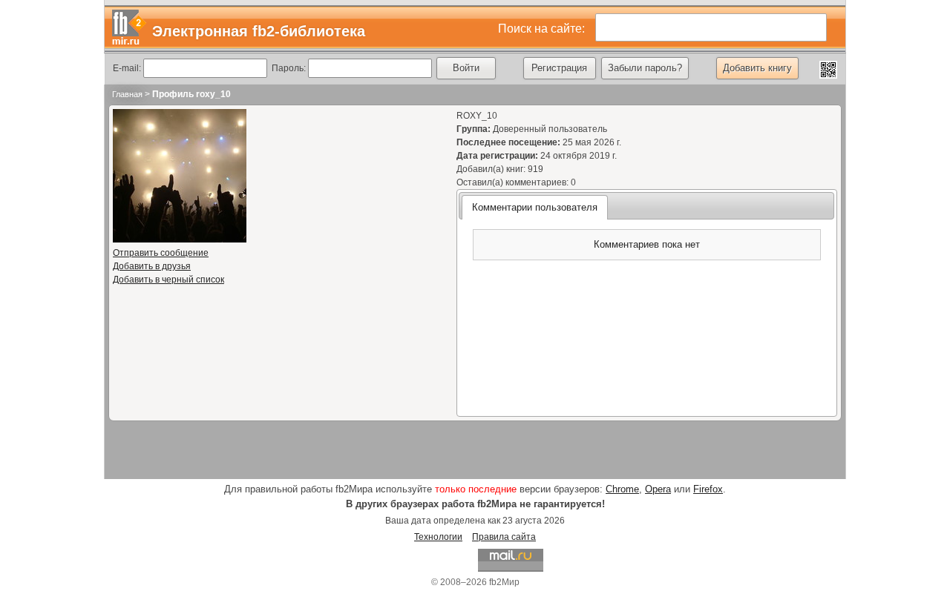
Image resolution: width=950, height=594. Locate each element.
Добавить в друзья (152, 266)
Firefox (708, 489)
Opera (658, 489)
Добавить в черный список (168, 279)
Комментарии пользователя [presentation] (534, 207)
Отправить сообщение (161, 253)
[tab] (535, 207)
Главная (127, 94)
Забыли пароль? (645, 67)
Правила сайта (504, 537)
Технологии (438, 537)
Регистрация (559, 67)
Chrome (622, 489)
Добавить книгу (757, 67)
